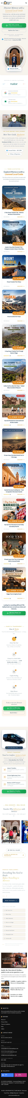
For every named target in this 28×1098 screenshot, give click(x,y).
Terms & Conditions (5, 1024)
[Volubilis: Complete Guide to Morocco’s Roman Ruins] (5, 983)
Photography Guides (9, 934)
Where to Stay (8, 914)
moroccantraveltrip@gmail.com (9, 1052)
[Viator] (4, 84)
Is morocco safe (8, 938)
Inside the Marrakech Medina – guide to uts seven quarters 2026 (12, 971)
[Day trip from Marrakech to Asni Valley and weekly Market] (14, 514)
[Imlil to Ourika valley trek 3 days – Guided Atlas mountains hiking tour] (14, 375)
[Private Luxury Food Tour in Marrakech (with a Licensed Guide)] (14, 549)
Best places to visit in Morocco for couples (16, 995)
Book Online (14, 713)
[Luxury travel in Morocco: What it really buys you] (5, 989)
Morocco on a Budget (9, 922)
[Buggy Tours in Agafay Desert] (14, 584)
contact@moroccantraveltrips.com (9, 1048)
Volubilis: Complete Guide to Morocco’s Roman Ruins (18, 982)
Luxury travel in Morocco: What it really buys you (17, 988)
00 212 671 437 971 (6, 1042)
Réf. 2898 (3, 1060)
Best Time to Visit (9, 910)
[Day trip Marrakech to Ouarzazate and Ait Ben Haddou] (14, 410)
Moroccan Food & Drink (10, 930)
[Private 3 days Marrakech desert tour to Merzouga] (14, 445)
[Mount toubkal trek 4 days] (14, 306)
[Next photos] (25, 831)
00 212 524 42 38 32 (6, 1037)
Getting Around (8, 926)
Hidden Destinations (9, 918)
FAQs (2, 1026)
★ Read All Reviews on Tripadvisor (11, 855)
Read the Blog (10, 900)
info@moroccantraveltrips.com (9, 1055)
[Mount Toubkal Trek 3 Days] (14, 271)
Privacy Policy (4, 1022)
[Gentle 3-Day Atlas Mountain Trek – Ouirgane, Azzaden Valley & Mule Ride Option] (14, 237)
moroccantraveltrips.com (14, 1095)
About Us (3, 1019)
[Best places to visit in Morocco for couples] (5, 996)
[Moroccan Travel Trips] (8, 3)
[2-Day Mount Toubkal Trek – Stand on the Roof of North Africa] (14, 202)
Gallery (2, 1028)
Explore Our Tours (14, 30)
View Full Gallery (15, 850)
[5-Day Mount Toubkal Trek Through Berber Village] (14, 341)
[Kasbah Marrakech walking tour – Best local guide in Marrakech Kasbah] (14, 479)
